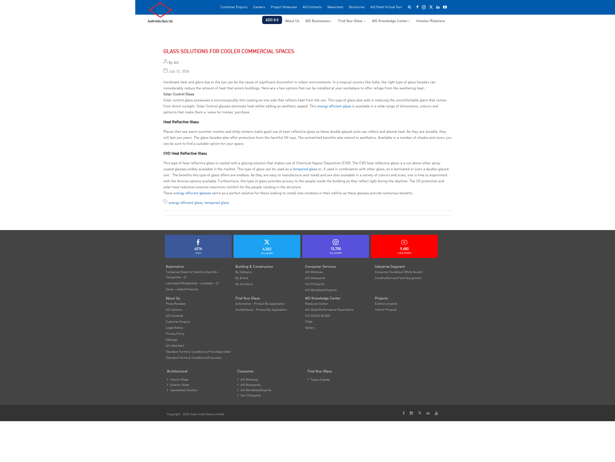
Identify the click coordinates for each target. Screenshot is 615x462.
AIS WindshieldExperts (254, 390)
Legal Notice (174, 327)
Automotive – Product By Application (260, 303)
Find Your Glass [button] (350, 20)
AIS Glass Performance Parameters (329, 309)
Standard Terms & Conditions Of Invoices (193, 357)
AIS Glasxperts (315, 278)
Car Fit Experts (249, 395)
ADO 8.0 (272, 20)
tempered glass (305, 169)
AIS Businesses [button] (318, 20)
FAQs (308, 321)
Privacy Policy (175, 333)
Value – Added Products (182, 289)
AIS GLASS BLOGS (317, 315)
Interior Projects (386, 309)
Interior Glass (177, 379)
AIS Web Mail (175, 345)
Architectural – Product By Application (261, 309)
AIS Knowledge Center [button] (390, 20)
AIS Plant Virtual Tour (386, 7)
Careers (259, 7)
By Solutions (243, 284)
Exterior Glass (178, 385)
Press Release (175, 303)
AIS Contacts (312, 7)
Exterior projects (386, 303)
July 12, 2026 (179, 71)
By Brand (241, 278)
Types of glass (319, 379)
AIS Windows (314, 272)
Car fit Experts (314, 284)
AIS (176, 62)
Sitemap (171, 339)
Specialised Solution (182, 390)
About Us (292, 20)
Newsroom (335, 7)
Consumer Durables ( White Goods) (398, 272)
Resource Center (316, 303)
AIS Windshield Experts (321, 290)
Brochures (357, 7)
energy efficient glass (334, 106)
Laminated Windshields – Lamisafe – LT (192, 283)
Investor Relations (430, 20)
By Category (243, 272)
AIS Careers (174, 309)
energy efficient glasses (192, 193)
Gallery (310, 327)
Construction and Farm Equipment (398, 278)
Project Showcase (284, 7)
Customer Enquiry (234, 7)
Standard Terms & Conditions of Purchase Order (198, 351)
